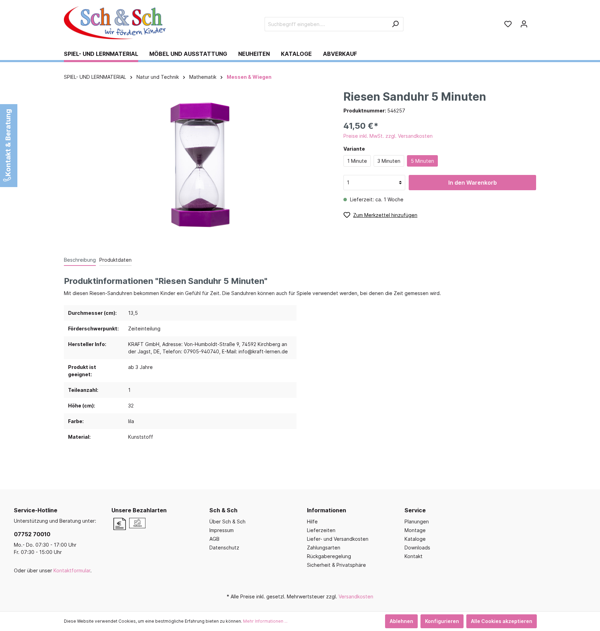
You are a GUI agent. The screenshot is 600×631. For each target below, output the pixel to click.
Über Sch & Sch (227, 521)
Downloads (417, 547)
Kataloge (415, 539)
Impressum (221, 530)
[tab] (80, 259)
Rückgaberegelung (329, 556)
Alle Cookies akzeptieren (501, 621)
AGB (214, 539)
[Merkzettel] (508, 24)
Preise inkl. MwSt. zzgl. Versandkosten (388, 136)
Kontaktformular (71, 570)
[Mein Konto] (524, 24)
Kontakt (414, 556)
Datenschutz (224, 547)
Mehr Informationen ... (265, 621)
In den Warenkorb (472, 182)
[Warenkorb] (534, 21)
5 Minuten (422, 161)
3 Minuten (388, 161)
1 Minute (357, 161)
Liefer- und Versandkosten (337, 539)
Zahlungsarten (323, 547)
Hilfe (312, 521)
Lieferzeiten (321, 530)
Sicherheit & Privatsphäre (336, 565)
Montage (415, 530)
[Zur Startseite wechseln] (116, 22)
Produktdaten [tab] (115, 260)
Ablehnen (401, 621)
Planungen (417, 521)
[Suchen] (395, 24)
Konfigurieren (442, 621)
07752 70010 (32, 534)
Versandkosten (356, 596)
